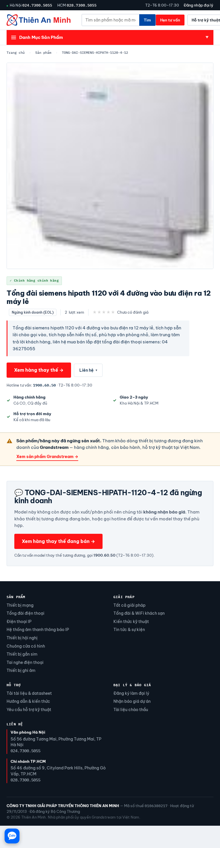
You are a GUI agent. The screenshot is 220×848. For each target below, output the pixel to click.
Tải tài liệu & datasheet (29, 693)
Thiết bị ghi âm (21, 670)
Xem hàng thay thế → (39, 370)
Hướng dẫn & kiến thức (28, 701)
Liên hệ (88, 370)
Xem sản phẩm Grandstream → (47, 456)
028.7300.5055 (82, 5)
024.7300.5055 (37, 5)
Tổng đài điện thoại (25, 613)
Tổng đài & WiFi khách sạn (139, 613)
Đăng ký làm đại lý (131, 693)
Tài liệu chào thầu (130, 709)
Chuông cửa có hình (26, 646)
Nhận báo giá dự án (132, 701)
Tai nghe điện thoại (25, 662)
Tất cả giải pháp (129, 605)
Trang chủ (16, 52)
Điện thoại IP (19, 621)
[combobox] (110, 20)
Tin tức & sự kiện (129, 629)
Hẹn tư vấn (170, 20)
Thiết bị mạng (20, 605)
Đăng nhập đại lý (198, 5)
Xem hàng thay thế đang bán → (58, 541)
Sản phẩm (43, 52)
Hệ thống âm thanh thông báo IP (38, 629)
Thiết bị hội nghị (22, 637)
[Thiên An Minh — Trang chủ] (38, 20)
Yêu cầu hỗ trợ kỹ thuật (29, 709)
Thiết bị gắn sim (22, 654)
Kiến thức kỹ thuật (131, 621)
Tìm (147, 20)
